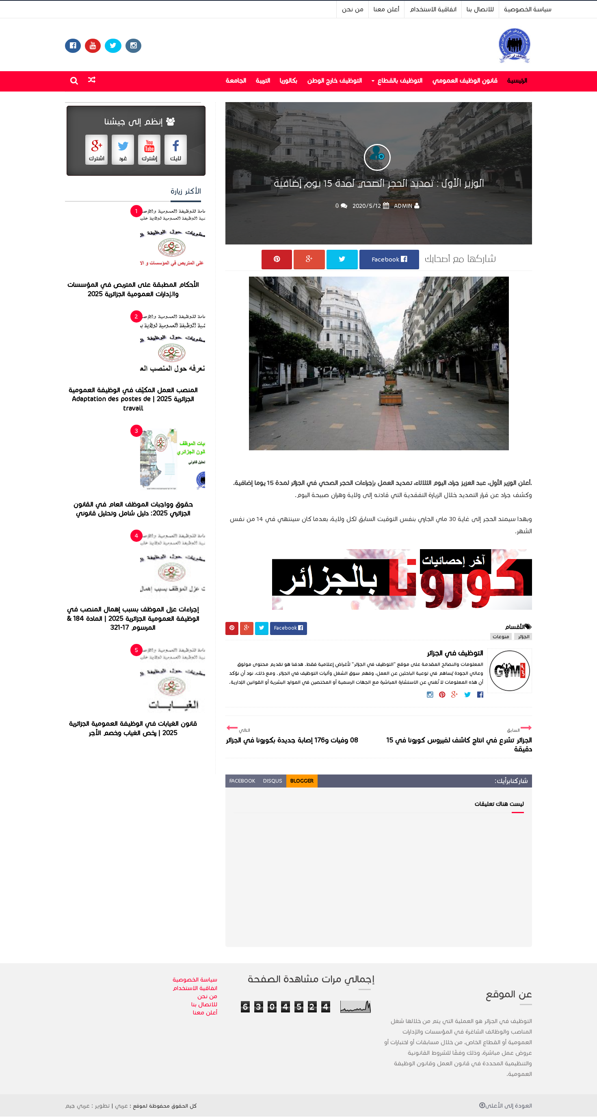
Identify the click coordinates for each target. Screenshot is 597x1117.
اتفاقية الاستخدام (432, 9)
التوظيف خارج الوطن (334, 80)
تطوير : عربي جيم (87, 1105)
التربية (263, 80)
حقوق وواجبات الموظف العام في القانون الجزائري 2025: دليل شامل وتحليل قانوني (133, 509)
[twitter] (113, 46)
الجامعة (236, 80)
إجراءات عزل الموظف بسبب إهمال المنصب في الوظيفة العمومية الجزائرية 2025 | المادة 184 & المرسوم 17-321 (133, 618)
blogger (302, 781)
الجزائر (523, 636)
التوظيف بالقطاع (399, 80)
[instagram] (133, 46)
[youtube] (93, 46)
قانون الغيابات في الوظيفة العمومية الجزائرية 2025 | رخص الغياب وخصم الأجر (133, 728)
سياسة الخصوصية (528, 9)
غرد (123, 158)
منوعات (501, 636)
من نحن (352, 9)
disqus (272, 781)
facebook (242, 781)
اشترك (96, 158)
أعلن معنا (386, 9)
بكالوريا (288, 80)
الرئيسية (517, 80)
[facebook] (73, 46)
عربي (121, 1105)
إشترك (149, 158)
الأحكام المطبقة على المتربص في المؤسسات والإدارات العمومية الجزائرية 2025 (133, 289)
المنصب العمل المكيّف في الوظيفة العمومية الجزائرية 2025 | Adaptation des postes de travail (133, 399)
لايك (175, 158)
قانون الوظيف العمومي (465, 80)
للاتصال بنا (480, 9)
